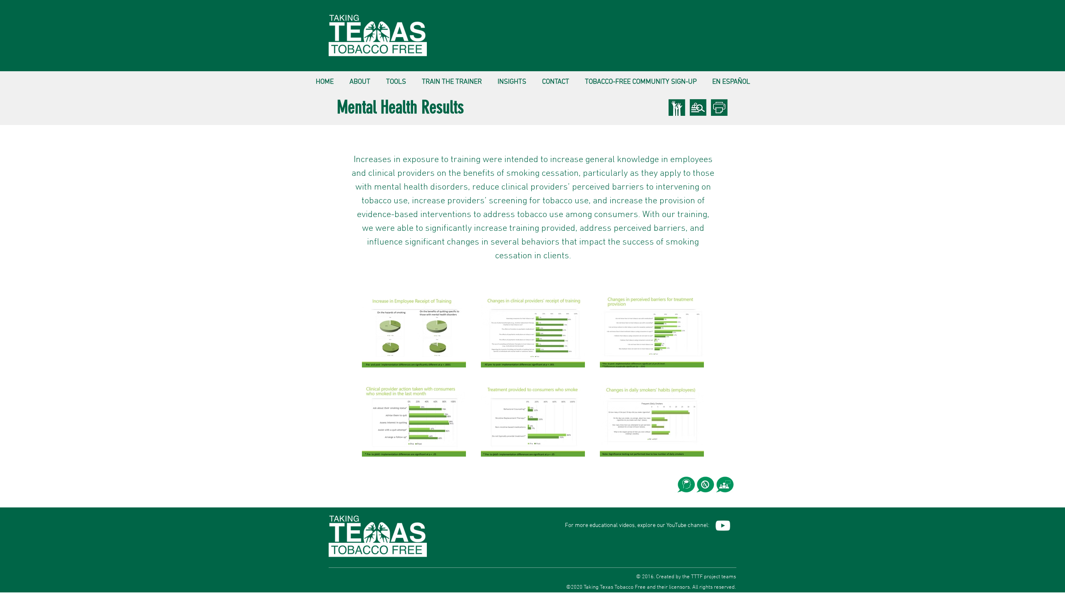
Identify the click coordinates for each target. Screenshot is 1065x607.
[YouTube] (723, 526)
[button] (360, 78)
